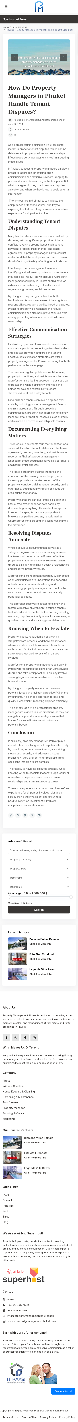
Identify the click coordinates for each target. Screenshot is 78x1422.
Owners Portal (63, 1391)
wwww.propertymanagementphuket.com (31, 1321)
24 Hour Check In (13, 1086)
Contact (7, 1200)
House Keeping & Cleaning (19, 1091)
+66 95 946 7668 (18, 1304)
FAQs (6, 1194)
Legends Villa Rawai (42, 969)
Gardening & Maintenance (18, 1096)
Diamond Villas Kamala (44, 939)
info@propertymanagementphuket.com (30, 1315)
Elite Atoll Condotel (41, 954)
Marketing (9, 1118)
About (6, 1080)
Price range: (15, 893)
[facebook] (6, 1037)
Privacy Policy (48, 1417)
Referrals (8, 1205)
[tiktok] (25, 1037)
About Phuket (22, 129)
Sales (6, 1216)
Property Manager (14, 1107)
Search (39, 909)
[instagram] (34, 1037)
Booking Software (13, 1113)
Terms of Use (10, 1417)
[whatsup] (15, 1037)
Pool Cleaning (11, 1102)
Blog (5, 1222)
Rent (5, 1211)
